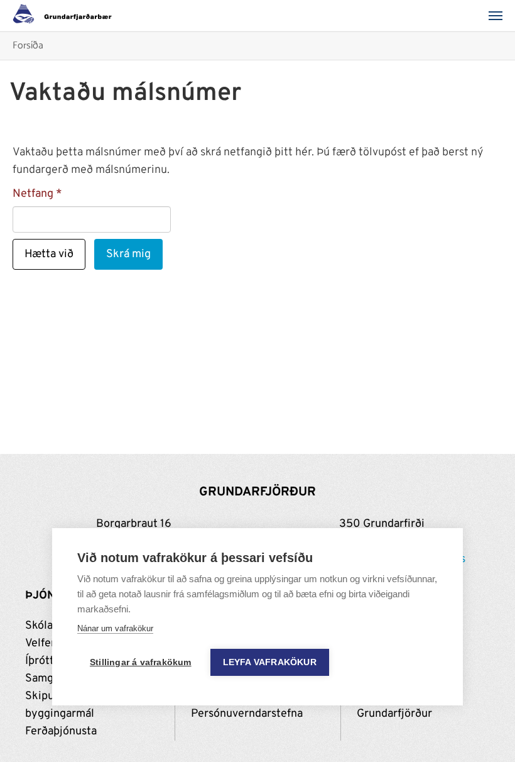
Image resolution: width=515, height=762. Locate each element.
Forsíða (28, 46)
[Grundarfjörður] (66, 15)
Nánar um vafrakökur (115, 628)
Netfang (33, 194)
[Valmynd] (499, 15)
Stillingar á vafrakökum (141, 662)
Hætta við (48, 254)
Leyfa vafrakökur (270, 662)
